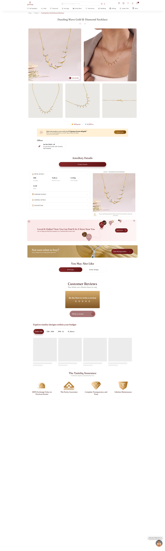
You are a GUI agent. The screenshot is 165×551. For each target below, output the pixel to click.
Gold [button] (44, 8)
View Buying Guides (119, 251)
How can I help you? (154, 538)
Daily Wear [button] (78, 8)
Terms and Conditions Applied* (53, 134)
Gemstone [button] (91, 8)
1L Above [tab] (71, 331)
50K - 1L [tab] (61, 331)
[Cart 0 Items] (137, 3)
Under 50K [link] (125, 8)
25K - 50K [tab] (50, 331)
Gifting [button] (114, 8)
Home (30, 13)
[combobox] (82, 4)
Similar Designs (94, 269)
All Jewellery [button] (33, 8)
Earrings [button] (66, 8)
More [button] (136, 8)
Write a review (78, 314)
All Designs (70, 269)
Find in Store (120, 230)
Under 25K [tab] (39, 331)
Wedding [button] (103, 8)
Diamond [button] (55, 8)
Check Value (120, 132)
